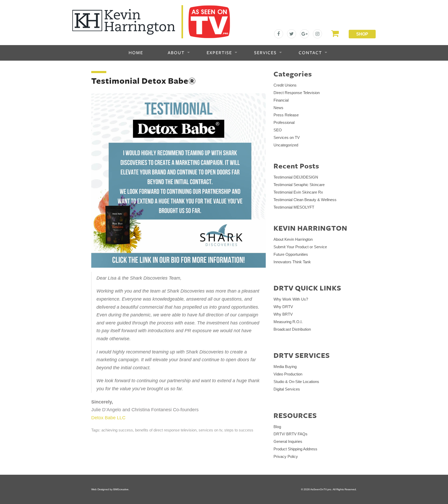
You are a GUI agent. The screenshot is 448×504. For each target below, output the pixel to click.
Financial (281, 100)
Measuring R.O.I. (288, 322)
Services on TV (287, 137)
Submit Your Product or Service (300, 247)
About (176, 53)
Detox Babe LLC (108, 417)
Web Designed (100, 489)
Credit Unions (285, 85)
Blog (277, 426)
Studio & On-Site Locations (296, 381)
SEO (278, 130)
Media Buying (285, 366)
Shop (362, 34)
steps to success (238, 430)
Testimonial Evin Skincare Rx (298, 192)
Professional (284, 122)
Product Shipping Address (295, 449)
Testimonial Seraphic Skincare (299, 184)
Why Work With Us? (291, 299)
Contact (310, 53)
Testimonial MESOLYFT (294, 207)
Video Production (288, 374)
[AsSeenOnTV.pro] (151, 21)
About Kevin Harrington (293, 239)
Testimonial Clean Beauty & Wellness (305, 199)
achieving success (117, 430)
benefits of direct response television (166, 430)
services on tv (210, 430)
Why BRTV (283, 314)
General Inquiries (288, 441)
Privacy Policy (286, 456)
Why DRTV (283, 306)
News (278, 107)
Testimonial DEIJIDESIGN (296, 177)
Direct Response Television (297, 92)
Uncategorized (286, 145)
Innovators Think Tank (292, 262)
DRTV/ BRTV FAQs (290, 434)
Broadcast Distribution (292, 329)
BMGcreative (121, 489)
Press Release (286, 115)
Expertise (219, 53)
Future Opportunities (291, 254)
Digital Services (287, 389)
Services (265, 53)
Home (136, 53)
